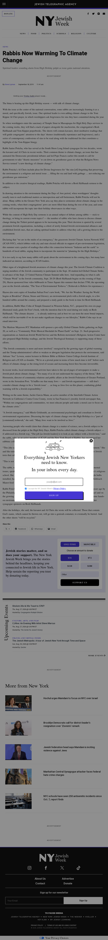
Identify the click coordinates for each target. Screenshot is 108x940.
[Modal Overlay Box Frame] (54, 470)
